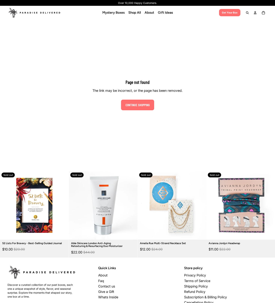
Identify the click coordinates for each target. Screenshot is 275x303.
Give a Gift (106, 292)
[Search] (247, 13)
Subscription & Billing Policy (205, 297)
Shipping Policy (196, 286)
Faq (101, 281)
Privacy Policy (195, 275)
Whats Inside (108, 297)
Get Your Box (230, 12)
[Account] (255, 13)
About (103, 275)
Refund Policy (194, 292)
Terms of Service (197, 281)
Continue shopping (138, 105)
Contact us (106, 286)
